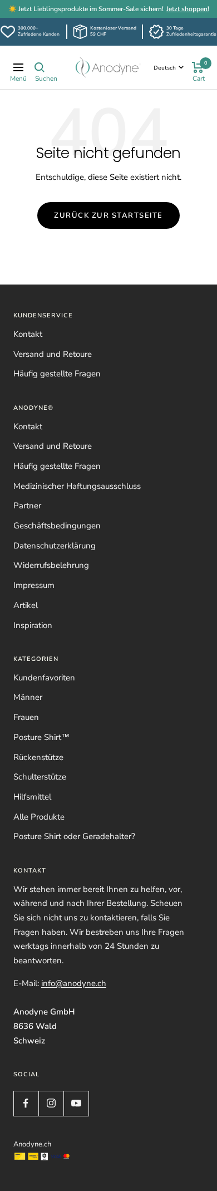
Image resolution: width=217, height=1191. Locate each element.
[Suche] (39, 67)
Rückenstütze (38, 757)
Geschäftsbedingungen (57, 525)
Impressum (34, 585)
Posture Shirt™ (41, 737)
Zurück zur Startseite (108, 215)
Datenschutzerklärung (54, 545)
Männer (27, 697)
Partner (27, 505)
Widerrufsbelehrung (51, 565)
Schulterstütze (39, 776)
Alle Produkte (39, 816)
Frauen (26, 717)
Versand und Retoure (52, 354)
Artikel (25, 605)
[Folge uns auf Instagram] (50, 1103)
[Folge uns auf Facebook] (25, 1103)
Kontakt (27, 334)
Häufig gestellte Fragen (57, 373)
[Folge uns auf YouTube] (75, 1103)
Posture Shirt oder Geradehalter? (74, 836)
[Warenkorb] (198, 67)
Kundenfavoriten (44, 677)
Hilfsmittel (32, 796)
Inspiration (32, 625)
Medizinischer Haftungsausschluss (77, 486)
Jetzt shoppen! (187, 8)
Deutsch (165, 68)
